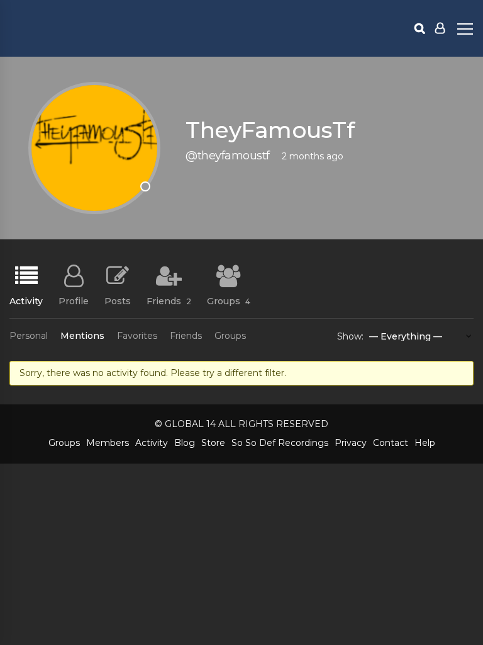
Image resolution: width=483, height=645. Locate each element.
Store (213, 442)
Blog (184, 442)
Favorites (137, 335)
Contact (390, 442)
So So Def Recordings (279, 442)
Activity (26, 300)
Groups (228, 300)
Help (424, 442)
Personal (28, 335)
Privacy (351, 442)
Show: (350, 336)
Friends (169, 300)
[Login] (440, 28)
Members (107, 442)
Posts (117, 300)
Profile (73, 300)
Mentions (82, 335)
